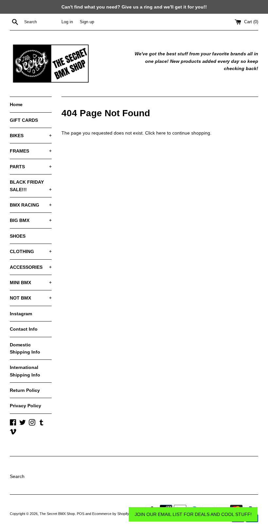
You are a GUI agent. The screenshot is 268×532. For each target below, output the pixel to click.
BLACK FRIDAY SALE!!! (31, 185)
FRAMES (31, 151)
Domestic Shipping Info (25, 348)
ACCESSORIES (31, 267)
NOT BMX (31, 298)
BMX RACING (31, 205)
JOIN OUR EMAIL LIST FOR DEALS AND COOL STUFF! (193, 514)
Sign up (87, 22)
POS (80, 514)
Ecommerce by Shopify (110, 514)
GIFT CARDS (24, 120)
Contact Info (24, 329)
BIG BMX (31, 220)
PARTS (31, 166)
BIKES (31, 135)
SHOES (17, 236)
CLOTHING (31, 251)
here (161, 133)
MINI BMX (31, 282)
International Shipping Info (25, 371)
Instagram (21, 313)
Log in (67, 22)
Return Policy (25, 390)
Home (16, 104)
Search (17, 476)
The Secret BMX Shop (57, 514)
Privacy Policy (25, 405)
